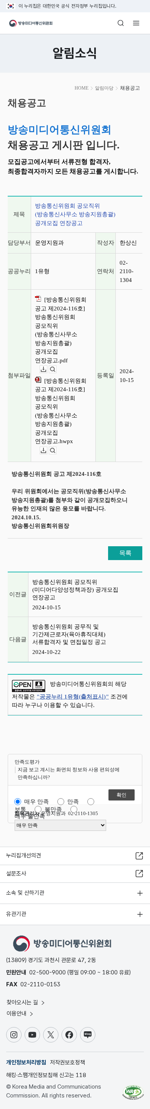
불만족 (53, 809)
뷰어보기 (56, 369)
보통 (20, 809)
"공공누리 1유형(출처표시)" (73, 697)
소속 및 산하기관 (25, 892)
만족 (73, 802)
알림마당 (104, 88)
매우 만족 (36, 802)
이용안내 (17, 1013)
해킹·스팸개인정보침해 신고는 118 (46, 1075)
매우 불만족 (30, 816)
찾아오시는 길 (23, 1002)
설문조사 (16, 873)
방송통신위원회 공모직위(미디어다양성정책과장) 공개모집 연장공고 (75, 589)
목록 (125, 553)
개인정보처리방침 (26, 1062)
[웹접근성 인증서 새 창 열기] (133, 1089)
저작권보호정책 (67, 1062)
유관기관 (16, 914)
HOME (81, 88)
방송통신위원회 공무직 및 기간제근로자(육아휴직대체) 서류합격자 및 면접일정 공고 (69, 634)
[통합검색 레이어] (120, 23)
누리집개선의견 (23, 855)
